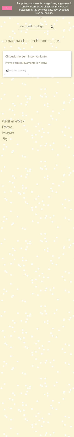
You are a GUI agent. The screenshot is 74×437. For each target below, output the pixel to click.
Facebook (5, 127)
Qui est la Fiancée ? (5, 121)
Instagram (5, 133)
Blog (5, 139)
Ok (7, 8)
